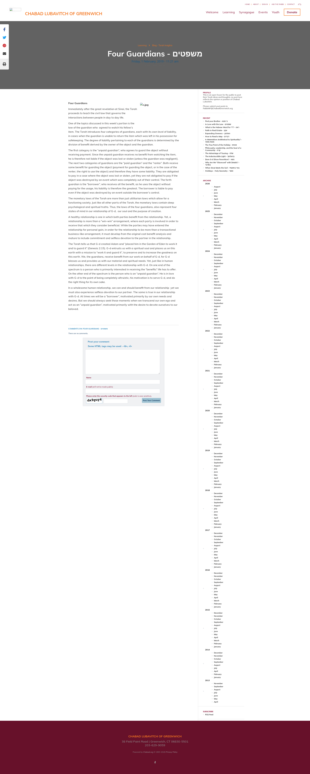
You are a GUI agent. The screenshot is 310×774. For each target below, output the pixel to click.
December (218, 214)
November (218, 217)
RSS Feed (209, 714)
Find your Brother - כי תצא (216, 121)
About (256, 4)
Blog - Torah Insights (162, 45)
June (216, 193)
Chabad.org (148, 752)
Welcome (212, 12)
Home (247, 4)
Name (88, 378)
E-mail (99, 387)
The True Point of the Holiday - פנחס (221, 145)
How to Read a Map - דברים (217, 136)
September (218, 223)
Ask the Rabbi (278, 4)
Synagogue (246, 12)
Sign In (265, 4)
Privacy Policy (171, 752)
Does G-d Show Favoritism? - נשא (219, 159)
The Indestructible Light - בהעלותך (219, 156)
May (215, 196)
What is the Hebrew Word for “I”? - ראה (222, 127)
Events (263, 12)
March (216, 202)
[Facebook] (155, 762)
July (215, 190)
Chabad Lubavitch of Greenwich (63, 13)
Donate (292, 12)
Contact (291, 4)
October (217, 220)
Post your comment (98, 341)
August (217, 187)
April (216, 199)
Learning (229, 12)
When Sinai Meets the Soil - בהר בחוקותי (222, 168)
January (217, 208)
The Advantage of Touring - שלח (219, 153)
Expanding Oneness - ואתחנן (217, 133)
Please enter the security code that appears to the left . (119, 396)
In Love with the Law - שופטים (218, 124)
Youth (275, 12)
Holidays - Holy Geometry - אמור (219, 171)
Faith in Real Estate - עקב (216, 130)
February (218, 205)
